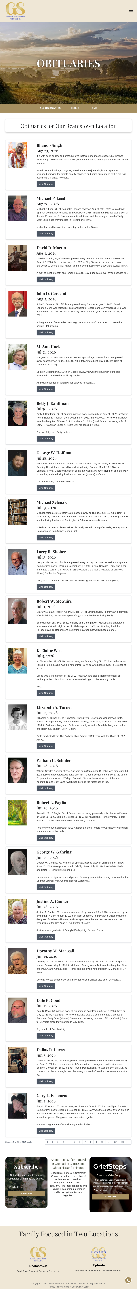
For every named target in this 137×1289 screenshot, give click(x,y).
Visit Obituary (46, 184)
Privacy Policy (55, 1287)
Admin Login (83, 1287)
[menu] (131, 11)
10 (102, 1142)
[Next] (129, 1142)
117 (115, 1142)
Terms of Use (69, 1287)
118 (122, 1142)
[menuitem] (50, 108)
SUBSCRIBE (26, 1193)
